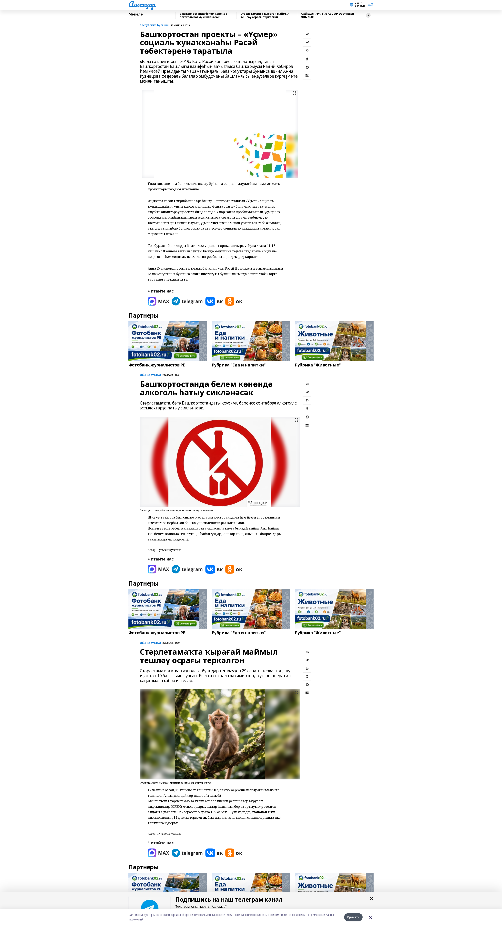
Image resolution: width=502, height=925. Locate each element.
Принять (353, 917)
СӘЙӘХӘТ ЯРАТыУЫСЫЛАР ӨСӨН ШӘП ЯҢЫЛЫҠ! (327, 15)
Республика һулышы (154, 25)
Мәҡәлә (135, 14)
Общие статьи (150, 375)
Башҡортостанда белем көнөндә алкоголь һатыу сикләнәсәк (203, 15)
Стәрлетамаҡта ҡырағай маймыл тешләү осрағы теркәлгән (264, 15)
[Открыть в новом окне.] (158, 301)
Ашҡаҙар (141, 4)
